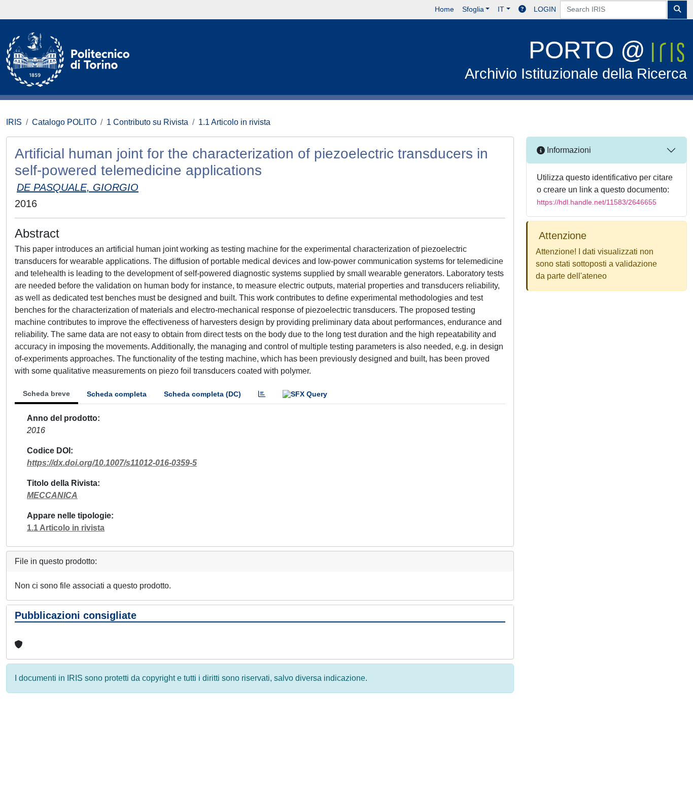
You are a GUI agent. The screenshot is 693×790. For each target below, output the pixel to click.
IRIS (14, 122)
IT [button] (501, 9)
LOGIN (545, 9)
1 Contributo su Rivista (147, 122)
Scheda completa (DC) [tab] (202, 394)
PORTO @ (576, 59)
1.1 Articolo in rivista (234, 122)
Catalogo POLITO (64, 122)
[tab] (262, 394)
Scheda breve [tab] (46, 393)
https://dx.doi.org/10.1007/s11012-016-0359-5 (112, 462)
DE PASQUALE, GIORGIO (77, 187)
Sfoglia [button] (473, 9)
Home (444, 9)
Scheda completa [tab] (117, 394)
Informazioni (568, 150)
